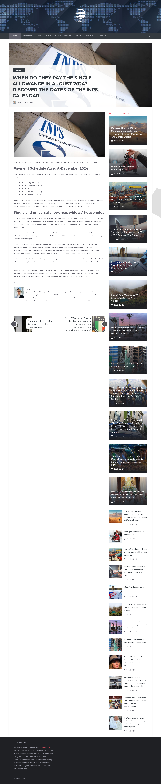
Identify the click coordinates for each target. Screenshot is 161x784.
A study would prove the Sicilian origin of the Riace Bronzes (39, 324)
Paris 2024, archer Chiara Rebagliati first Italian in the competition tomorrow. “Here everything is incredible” (78, 324)
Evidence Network (45, 748)
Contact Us (101, 36)
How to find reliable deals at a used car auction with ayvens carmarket (128, 199)
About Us (89, 36)
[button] (149, 36)
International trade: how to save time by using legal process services (125, 265)
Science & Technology (63, 36)
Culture (79, 36)
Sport (39, 36)
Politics (48, 36)
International (27, 36)
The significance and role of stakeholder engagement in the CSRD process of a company (127, 232)
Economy (15, 36)
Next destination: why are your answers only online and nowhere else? (127, 330)
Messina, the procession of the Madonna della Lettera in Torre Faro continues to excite (127, 494)
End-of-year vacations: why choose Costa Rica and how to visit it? (127, 297)
